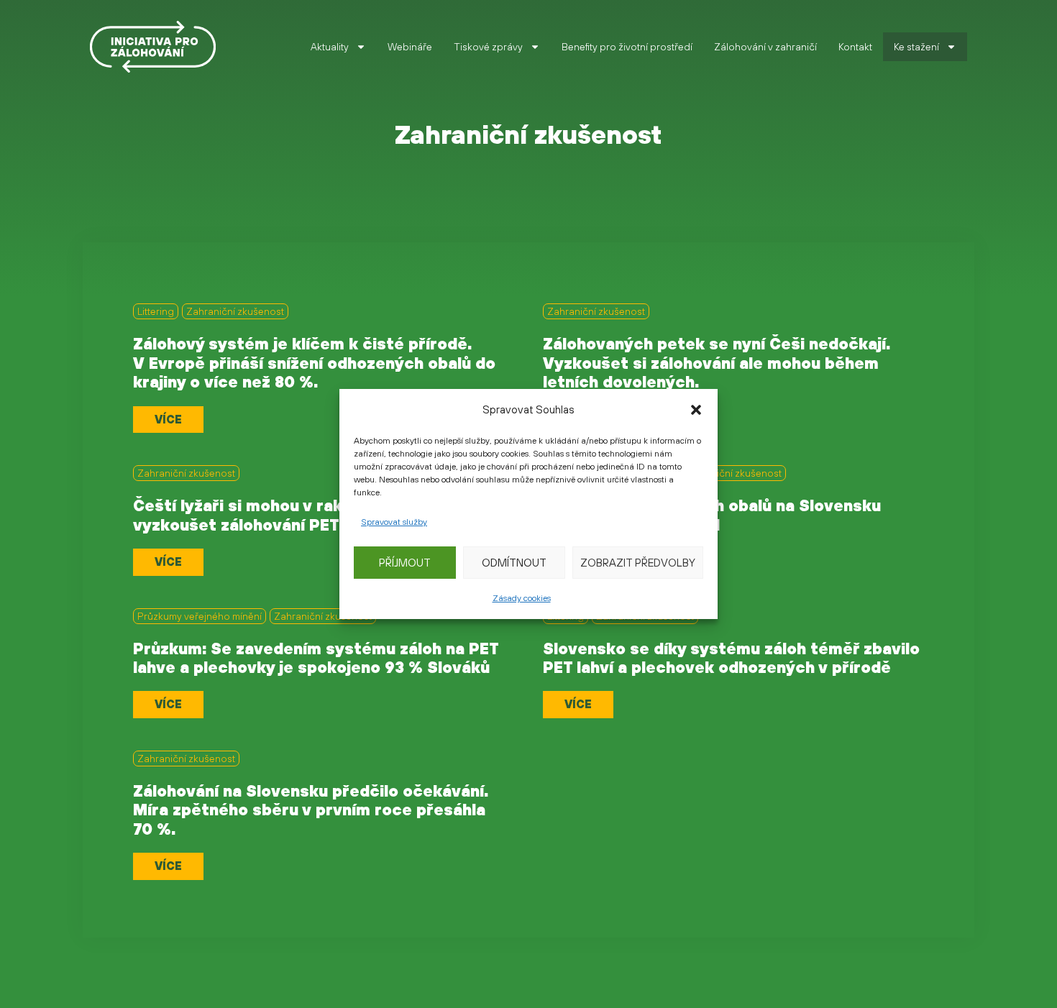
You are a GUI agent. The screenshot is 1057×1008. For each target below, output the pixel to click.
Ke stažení (916, 46)
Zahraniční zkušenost (235, 311)
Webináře (410, 46)
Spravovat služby (394, 522)
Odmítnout (514, 562)
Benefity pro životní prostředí (627, 46)
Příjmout (405, 562)
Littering (155, 311)
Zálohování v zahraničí (765, 46)
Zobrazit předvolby (637, 562)
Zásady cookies (522, 598)
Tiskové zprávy (488, 46)
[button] (696, 410)
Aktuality (330, 46)
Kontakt (855, 46)
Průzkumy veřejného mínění (199, 616)
